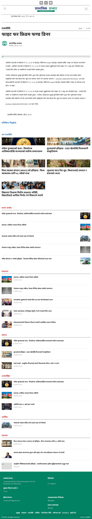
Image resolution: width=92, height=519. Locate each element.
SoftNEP (87, 517)
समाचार (24, 513)
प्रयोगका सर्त (57, 513)
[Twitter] (46, 2)
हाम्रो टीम (73, 513)
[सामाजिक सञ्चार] (4, 43)
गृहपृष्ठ (80, 28)
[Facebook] (41, 2)
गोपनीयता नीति (46, 513)
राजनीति (30, 513)
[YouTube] (51, 2)
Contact (65, 513)
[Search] (5, 8)
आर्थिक (37, 513)
